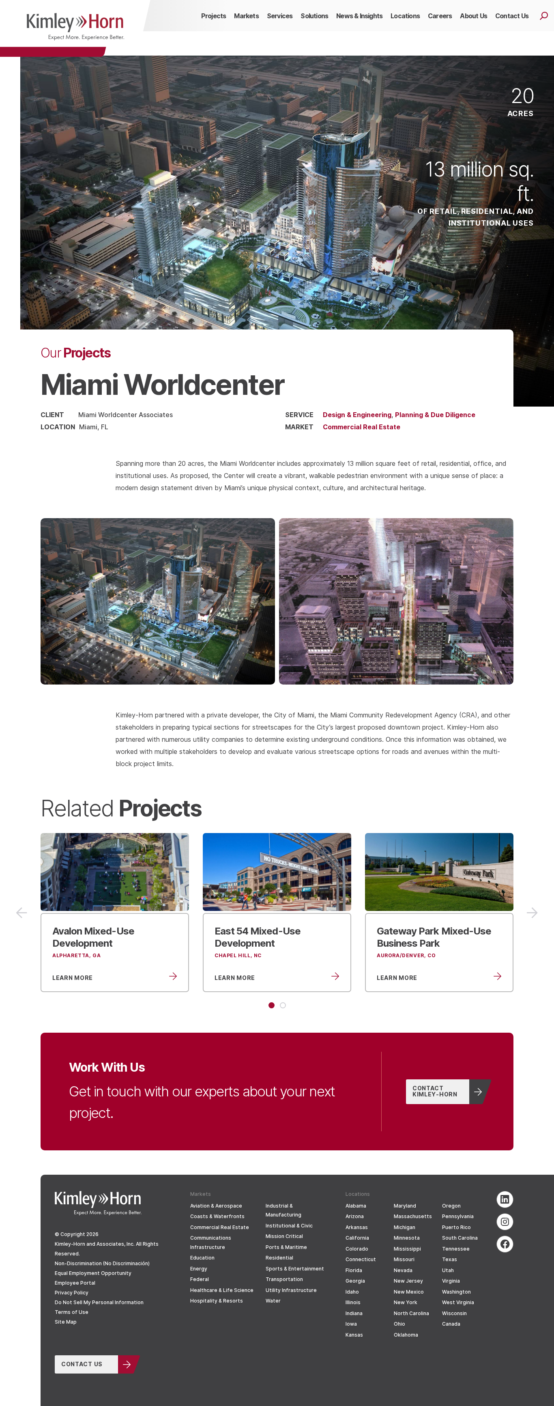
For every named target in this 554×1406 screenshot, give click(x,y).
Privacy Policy (71, 1292)
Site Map (66, 1321)
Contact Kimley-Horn (434, 1091)
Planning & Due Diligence (435, 414)
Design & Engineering (357, 414)
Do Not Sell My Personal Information (99, 1302)
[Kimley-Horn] (75, 28)
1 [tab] (271, 1005)
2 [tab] (283, 1005)
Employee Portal (75, 1282)
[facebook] (504, 1244)
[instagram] (504, 1221)
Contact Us (82, 1364)
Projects (76, 352)
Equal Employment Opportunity (93, 1273)
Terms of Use (71, 1312)
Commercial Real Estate (361, 426)
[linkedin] (504, 1199)
